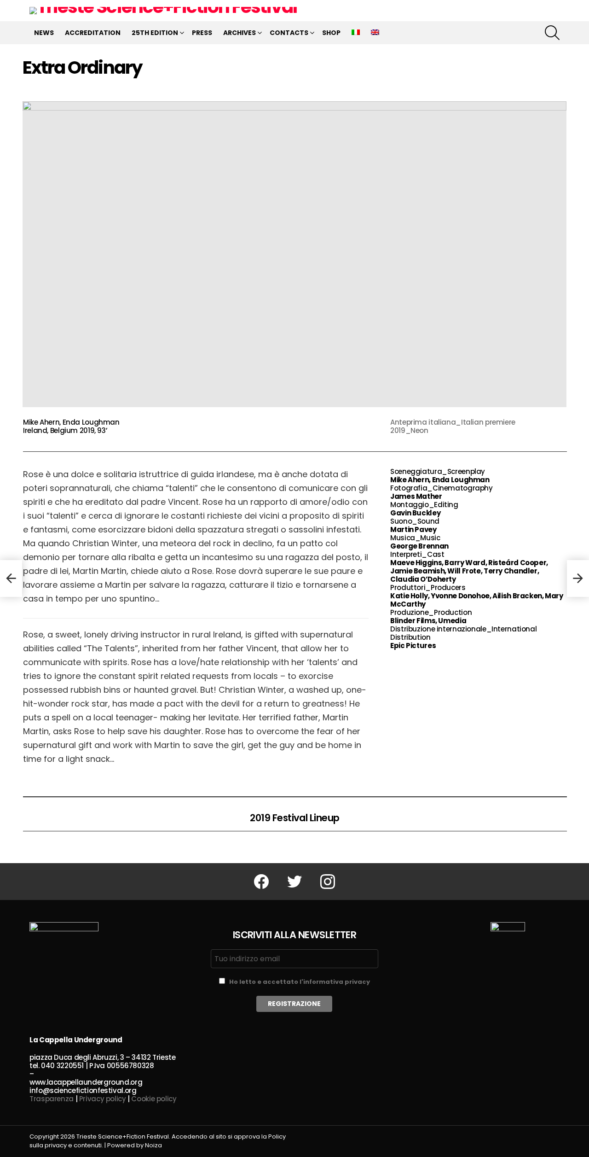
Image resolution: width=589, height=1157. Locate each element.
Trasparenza (51, 1099)
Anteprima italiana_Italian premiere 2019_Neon (452, 426)
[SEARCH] (552, 32)
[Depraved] (11, 578)
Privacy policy (102, 1099)
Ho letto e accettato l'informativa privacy (299, 981)
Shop (331, 32)
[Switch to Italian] (355, 33)
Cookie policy (153, 1099)
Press (202, 32)
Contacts (289, 32)
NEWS (44, 32)
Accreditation (93, 32)
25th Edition (155, 32)
